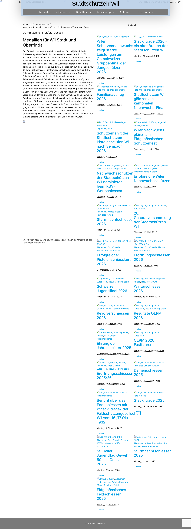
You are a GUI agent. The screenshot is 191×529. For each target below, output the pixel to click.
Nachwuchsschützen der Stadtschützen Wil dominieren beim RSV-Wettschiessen (115, 182)
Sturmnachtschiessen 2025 (153, 453)
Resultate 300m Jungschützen (75, 27)
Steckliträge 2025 (149, 400)
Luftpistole (102, 281)
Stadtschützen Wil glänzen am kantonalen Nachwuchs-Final (149, 101)
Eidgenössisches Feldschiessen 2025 (111, 494)
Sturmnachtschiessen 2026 (116, 221)
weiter (101, 83)
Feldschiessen (103, 482)
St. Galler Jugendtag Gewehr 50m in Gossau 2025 (113, 457)
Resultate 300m (149, 281)
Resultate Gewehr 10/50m (146, 365)
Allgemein (37, 27)
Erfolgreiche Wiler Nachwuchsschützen (152, 178)
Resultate (82, 12)
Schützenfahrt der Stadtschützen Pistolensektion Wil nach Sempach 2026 (113, 142)
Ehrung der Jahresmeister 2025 (114, 345)
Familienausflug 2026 (110, 96)
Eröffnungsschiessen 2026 (152, 257)
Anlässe (124, 12)
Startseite (44, 12)
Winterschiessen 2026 (148, 288)
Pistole (111, 128)
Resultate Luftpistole (118, 281)
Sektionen (61, 12)
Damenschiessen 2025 (148, 372)
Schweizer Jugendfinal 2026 (112, 288)
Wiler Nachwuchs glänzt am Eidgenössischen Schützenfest (149, 136)
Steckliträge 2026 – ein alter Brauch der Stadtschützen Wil (151, 45)
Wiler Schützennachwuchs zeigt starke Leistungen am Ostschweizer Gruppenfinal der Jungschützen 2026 (115, 56)
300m (115, 36)
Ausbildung (104, 12)
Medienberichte (117, 89)
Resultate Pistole (105, 214)
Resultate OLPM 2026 (148, 315)
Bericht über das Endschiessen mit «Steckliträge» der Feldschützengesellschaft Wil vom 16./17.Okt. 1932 (119, 411)
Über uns (144, 12)
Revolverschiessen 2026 (113, 315)
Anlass (160, 36)
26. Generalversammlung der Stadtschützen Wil (152, 220)
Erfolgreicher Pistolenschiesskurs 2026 (114, 259)
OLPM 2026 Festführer (144, 342)
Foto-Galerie (103, 89)
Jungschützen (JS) (51, 27)
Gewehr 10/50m (149, 168)
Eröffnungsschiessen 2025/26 (115, 375)
